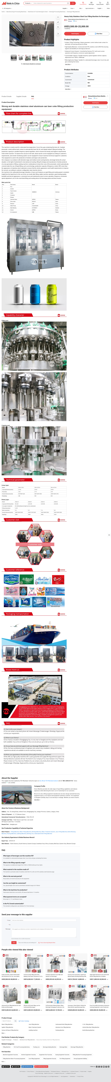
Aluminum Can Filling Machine (63, 1027)
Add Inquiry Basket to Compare (32, 64)
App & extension (89, 8)
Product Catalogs (24, 1021)
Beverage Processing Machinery (57, 11)
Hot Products (22, 1071)
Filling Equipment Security (49, 1058)
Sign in (107, 4)
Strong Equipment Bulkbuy (80, 1058)
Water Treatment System (48, 831)
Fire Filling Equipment (65, 1058)
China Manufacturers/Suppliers (42, 1071)
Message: (8, 929)
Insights (89, 1071)
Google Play (16, 1066)
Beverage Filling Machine (73, 11)
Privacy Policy (80, 1076)
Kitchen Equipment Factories (28, 1054)
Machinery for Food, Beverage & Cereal (38, 11)
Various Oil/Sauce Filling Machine (10, 1030)
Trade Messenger (27, 1066)
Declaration (72, 1076)
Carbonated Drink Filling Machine (43, 833)
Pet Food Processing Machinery (22, 1047)
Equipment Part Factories (45, 1054)
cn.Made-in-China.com (71, 1073)
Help (80, 8)
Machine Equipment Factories (10, 1054)
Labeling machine (33, 1030)
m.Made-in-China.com (59, 1073)
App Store (5, 1066)
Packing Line (36, 1047)
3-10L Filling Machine (87, 1024)
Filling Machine (15, 831)
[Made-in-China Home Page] (10, 3)
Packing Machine (11, 833)
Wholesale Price (65, 1071)
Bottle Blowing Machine (88, 1030)
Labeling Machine (21, 833)
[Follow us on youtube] (104, 1066)
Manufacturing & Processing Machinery (16, 11)
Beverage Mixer (63, 1047)
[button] (68, 3)
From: (9, 920)
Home (3, 11)
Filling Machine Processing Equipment (82, 1054)
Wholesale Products (55, 1071)
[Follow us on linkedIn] (108, 1066)
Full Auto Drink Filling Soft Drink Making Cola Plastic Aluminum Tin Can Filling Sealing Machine (33, 976)
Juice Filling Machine (61, 831)
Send (14, 942)
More (3, 1061)
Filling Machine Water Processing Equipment (14, 1058)
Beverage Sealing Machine (49, 1047)
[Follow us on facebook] (97, 1066)
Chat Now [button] (99, 33)
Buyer (72, 8)
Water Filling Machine (25, 831)
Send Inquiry (75, 33)
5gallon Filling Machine (7, 1027)
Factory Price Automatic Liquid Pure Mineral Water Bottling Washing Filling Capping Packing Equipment (77, 976)
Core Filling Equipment (34, 1058)
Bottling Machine (36, 831)
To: (10, 924)
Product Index (83, 1071)
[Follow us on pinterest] (106, 1066)
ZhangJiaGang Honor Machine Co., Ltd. (78, 19)
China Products (30, 1071)
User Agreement (64, 1076)
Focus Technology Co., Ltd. (44, 1076)
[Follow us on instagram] (101, 1066)
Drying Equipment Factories (62, 1054)
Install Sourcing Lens (42, 1066)
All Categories (7, 8)
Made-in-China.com (48, 1073)
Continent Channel (74, 1071)
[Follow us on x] (99, 1066)
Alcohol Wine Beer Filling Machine (90, 1027)
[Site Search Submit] (73, 3)
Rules (108, 8)
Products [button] (27, 3)
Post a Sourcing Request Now (46, 942)
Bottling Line (30, 833)
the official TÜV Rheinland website (48, 781)
